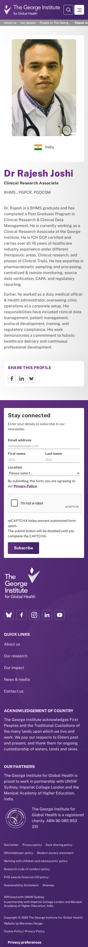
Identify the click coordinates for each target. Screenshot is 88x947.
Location (11, 458)
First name (13, 444)
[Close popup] (83, 408)
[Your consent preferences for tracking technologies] (24, 942)
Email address (15, 431)
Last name (53, 444)
